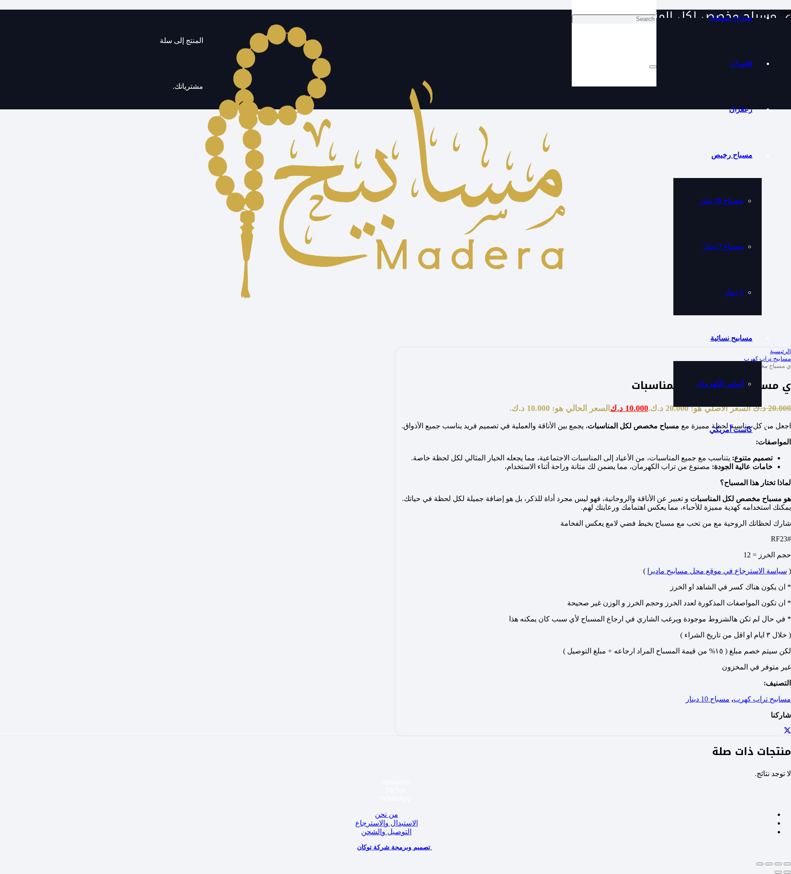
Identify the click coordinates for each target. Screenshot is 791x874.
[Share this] (787, 731)
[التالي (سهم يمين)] (778, 872)
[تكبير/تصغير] (787, 864)
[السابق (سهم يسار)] (787, 872)
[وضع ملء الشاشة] (778, 864)
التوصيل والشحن (386, 832)
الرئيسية (780, 351)
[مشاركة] (769, 864)
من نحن (386, 814)
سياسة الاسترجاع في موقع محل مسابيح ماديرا (717, 571)
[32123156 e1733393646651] (387, 301)
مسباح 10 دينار (708, 699)
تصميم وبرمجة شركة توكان (394, 847)
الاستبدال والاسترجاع (386, 823)
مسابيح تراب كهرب (762, 699)
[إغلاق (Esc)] (760, 864)
